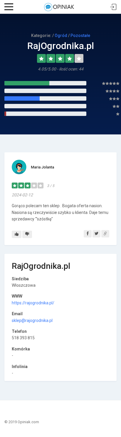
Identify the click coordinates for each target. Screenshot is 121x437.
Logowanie (113, 7)
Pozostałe (80, 35)
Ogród (61, 35)
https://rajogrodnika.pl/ (33, 303)
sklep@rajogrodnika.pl (32, 320)
